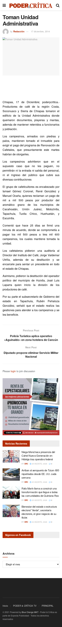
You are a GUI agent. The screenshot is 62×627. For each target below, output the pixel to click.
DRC (26, 464)
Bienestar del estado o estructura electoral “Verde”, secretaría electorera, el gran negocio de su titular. (39, 512)
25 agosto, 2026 (39, 464)
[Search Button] (57, 5)
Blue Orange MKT (30, 612)
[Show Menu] (4, 5)
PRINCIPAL (47, 605)
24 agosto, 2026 (39, 522)
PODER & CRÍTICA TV (25, 605)
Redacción (18, 31)
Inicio (5, 605)
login (13, 371)
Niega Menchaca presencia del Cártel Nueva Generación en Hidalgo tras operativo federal (38, 455)
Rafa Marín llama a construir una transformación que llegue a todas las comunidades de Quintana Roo (40, 492)
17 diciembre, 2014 (40, 31)
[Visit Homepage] (31, 5)
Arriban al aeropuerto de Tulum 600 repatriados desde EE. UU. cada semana (40, 473)
